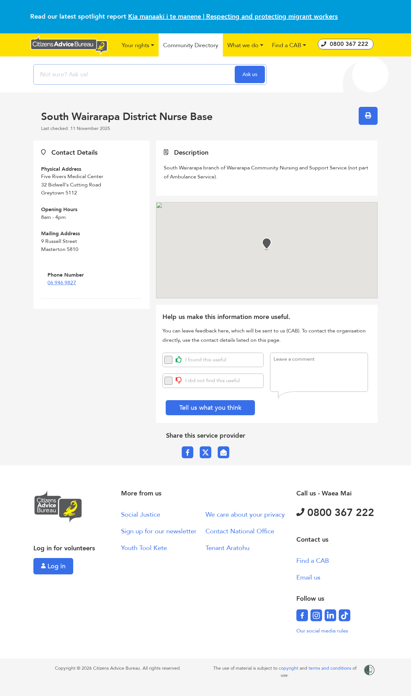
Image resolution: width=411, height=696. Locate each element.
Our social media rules (322, 630)
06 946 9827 (62, 282)
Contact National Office (240, 531)
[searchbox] (135, 74)
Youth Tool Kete (144, 548)
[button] (138, 45)
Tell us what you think (210, 407)
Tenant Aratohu (227, 548)
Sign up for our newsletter (159, 531)
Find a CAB (312, 560)
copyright (289, 668)
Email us (308, 577)
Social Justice (140, 514)
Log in (56, 566)
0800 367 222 (339, 513)
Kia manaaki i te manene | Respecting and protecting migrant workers (233, 16)
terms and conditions (331, 668)
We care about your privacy (245, 514)
